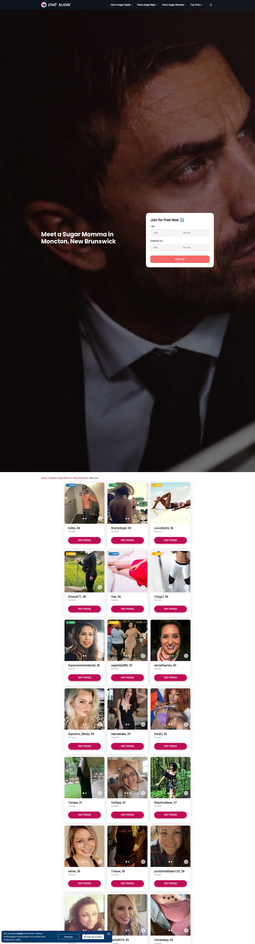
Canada (52, 478)
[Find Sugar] (56, 5)
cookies (19, 933)
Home (44, 478)
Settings (68, 937)
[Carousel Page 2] (85, 518)
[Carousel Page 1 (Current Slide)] (83, 518)
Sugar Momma (65, 478)
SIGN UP (180, 259)
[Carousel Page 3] (173, 656)
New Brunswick (81, 478)
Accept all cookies (93, 937)
